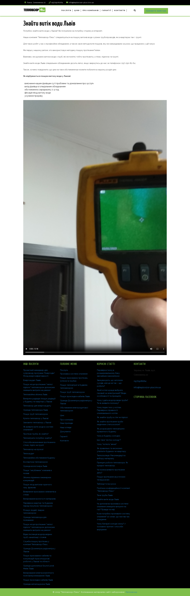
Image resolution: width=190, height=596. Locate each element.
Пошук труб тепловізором (35, 414)
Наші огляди (65, 427)
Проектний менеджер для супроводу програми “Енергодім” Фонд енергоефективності (39, 373)
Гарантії (106, 10)
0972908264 (140, 381)
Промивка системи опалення (74, 374)
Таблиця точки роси (106, 484)
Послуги (66, 10)
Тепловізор (131, 592)
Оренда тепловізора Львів (35, 410)
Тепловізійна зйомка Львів (35, 394)
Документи (65, 431)
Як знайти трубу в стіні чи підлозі (112, 417)
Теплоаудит (28, 453)
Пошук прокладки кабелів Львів (38, 580)
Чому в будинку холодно (108, 436)
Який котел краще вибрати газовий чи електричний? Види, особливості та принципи (111, 393)
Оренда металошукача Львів (36, 584)
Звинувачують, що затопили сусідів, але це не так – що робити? (110, 383)
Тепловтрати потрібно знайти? (37, 438)
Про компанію (91, 10)
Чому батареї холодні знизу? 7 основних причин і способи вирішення (111, 527)
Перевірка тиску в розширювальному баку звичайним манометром (108, 373)
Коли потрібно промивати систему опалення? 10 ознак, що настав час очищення (113, 517)
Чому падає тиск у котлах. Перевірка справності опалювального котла (109, 410)
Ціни (76, 10)
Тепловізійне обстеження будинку (39, 458)
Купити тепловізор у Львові (35, 418)
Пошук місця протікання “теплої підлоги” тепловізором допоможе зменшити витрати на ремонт (39, 387)
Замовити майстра (156, 11)
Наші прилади (66, 423)
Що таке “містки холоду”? (109, 440)
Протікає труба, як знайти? (36, 434)
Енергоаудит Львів (32, 380)
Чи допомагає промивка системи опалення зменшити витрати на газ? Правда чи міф (112, 507)
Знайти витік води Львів (108, 499)
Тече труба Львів (105, 495)
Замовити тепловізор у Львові (37, 422)
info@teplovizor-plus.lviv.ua (147, 387)
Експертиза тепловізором (35, 462)
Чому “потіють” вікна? (107, 444)
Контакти (119, 10)
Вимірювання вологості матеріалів (39, 499)
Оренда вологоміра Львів (35, 466)
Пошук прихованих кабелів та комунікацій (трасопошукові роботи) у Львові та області (37, 559)
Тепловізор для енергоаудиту (37, 406)
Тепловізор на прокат (33, 449)
